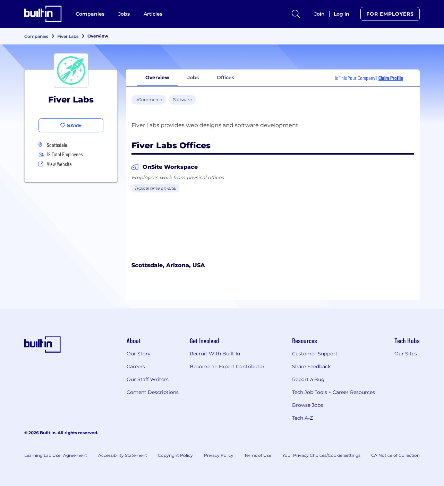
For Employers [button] (390, 14)
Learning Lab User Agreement (55, 455)
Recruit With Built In (215, 354)
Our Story (139, 354)
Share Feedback (311, 366)
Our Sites (405, 354)
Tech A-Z (302, 418)
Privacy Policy (218, 455)
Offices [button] (225, 77)
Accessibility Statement (122, 455)
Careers (136, 366)
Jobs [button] (193, 77)
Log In (341, 14)
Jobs (124, 14)
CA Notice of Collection (395, 455)
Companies (90, 14)
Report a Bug (308, 379)
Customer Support (315, 354)
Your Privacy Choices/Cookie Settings (321, 455)
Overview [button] (157, 77)
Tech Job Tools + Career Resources (333, 392)
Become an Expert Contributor (227, 366)
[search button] (296, 14)
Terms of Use (257, 455)
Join (319, 14)
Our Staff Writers (148, 379)
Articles (153, 14)
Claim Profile (390, 77)
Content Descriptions (153, 392)
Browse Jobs (307, 405)
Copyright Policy (175, 455)
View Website (59, 163)
